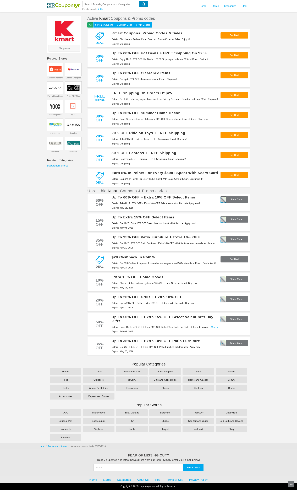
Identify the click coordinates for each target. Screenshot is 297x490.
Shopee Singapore (55, 78)
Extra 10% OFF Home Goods (138, 277)
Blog (243, 5)
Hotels (65, 371)
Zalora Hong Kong (55, 96)
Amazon (65, 437)
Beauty (231, 379)
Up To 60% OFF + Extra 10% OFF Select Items (153, 197)
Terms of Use (174, 479)
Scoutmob (55, 152)
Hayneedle (65, 429)
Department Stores (57, 165)
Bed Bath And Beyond (231, 420)
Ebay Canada (131, 412)
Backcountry (98, 420)
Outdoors (99, 379)
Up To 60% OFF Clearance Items (141, 73)
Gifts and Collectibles (165, 379)
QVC (73, 115)
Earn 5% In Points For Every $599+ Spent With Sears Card (165, 173)
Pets (198, 371)
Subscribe (193, 467)
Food (65, 379)
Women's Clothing (98, 388)
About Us (143, 479)
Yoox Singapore (55, 115)
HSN (131, 420)
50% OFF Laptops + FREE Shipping (144, 153)
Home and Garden (198, 379)
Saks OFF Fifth (73, 96)
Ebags (165, 420)
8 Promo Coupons (104, 25)
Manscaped (98, 412)
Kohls (100, 9)
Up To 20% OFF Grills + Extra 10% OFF (147, 297)
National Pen (65, 420)
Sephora (98, 429)
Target (165, 429)
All (90, 25)
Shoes (165, 388)
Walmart (198, 429)
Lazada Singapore (73, 78)
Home (41, 446)
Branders (73, 152)
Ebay (231, 429)
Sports (231, 371)
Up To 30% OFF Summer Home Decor (146, 113)
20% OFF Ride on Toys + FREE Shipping (148, 133)
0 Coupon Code (124, 25)
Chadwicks (231, 412)
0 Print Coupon (143, 25)
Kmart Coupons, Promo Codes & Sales (147, 33)
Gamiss (73, 133)
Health (65, 388)
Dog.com (165, 412)
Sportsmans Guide (198, 420)
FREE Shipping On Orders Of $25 (142, 93)
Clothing (198, 388)
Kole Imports (55, 133)
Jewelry (132, 379)
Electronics (132, 388)
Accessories (65, 396)
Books (231, 388)
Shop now (64, 48)
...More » (213, 327)
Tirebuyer (198, 412)
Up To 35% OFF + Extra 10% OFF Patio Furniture (156, 341)
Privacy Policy (198, 479)
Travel (98, 371)
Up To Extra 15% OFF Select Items (143, 217)
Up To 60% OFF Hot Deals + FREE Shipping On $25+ (159, 53)
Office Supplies (165, 371)
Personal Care (132, 371)
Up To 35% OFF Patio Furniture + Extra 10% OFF (156, 237)
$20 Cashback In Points (133, 257)
